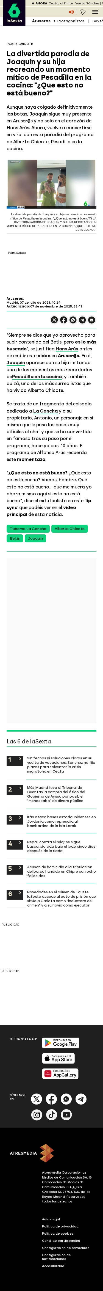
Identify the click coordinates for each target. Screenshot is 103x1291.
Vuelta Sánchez (87, 3)
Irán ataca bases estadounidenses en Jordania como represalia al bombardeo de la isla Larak (61, 821)
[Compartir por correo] (91, 322)
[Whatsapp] (66, 1103)
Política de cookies (58, 1233)
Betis (15, 538)
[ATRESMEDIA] (51, 1154)
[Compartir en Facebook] (63, 322)
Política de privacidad (60, 1226)
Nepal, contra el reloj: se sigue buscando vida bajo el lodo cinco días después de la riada (61, 846)
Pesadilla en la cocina (37, 376)
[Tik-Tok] (51, 1119)
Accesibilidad (53, 1266)
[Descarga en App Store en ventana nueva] (58, 1062)
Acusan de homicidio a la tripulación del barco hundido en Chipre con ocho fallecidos (61, 871)
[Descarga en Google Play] (60, 1047)
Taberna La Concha (28, 528)
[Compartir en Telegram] (82, 322)
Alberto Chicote (70, 528)
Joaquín (35, 538)
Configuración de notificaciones (56, 1257)
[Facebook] (51, 1103)
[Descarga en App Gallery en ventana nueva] (60, 1078)
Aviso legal (51, 1219)
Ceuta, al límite (61, 3)
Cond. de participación (61, 1241)
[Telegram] (81, 1103)
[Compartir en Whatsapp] (73, 322)
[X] (54, 322)
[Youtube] (66, 1119)
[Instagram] (37, 1119)
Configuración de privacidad (66, 1248)
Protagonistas (71, 21)
